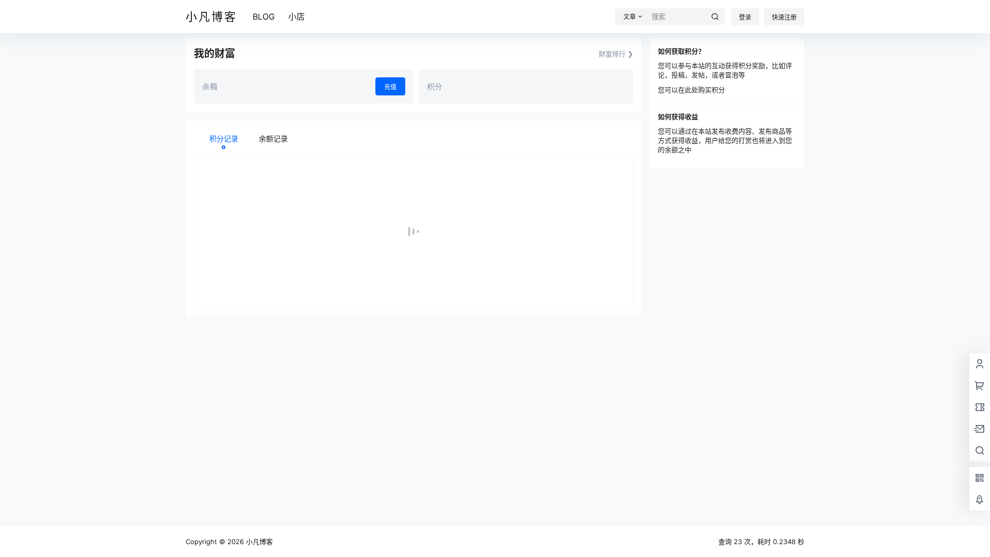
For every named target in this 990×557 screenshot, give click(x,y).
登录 (745, 17)
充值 (390, 87)
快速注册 (784, 17)
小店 (296, 16)
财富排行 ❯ (616, 54)
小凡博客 (258, 541)
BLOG (264, 16)
